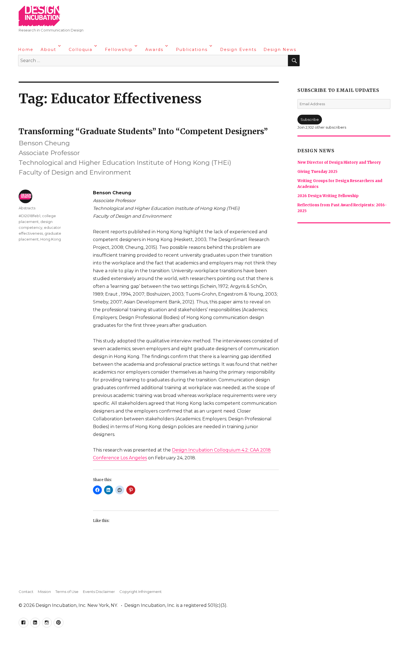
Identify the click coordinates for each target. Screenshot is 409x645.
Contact (26, 591)
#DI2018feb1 (29, 216)
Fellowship (119, 49)
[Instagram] (44, 75)
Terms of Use (66, 591)
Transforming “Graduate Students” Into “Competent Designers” (143, 131)
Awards (154, 49)
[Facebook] (23, 75)
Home (25, 49)
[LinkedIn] (33, 75)
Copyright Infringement (140, 591)
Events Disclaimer (99, 591)
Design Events (238, 49)
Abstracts (27, 208)
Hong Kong (50, 239)
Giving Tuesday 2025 (317, 171)
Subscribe (309, 119)
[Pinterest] (55, 75)
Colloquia (80, 49)
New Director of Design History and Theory (339, 162)
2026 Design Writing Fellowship (328, 195)
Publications (192, 49)
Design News (279, 49)
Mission (44, 591)
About (48, 49)
